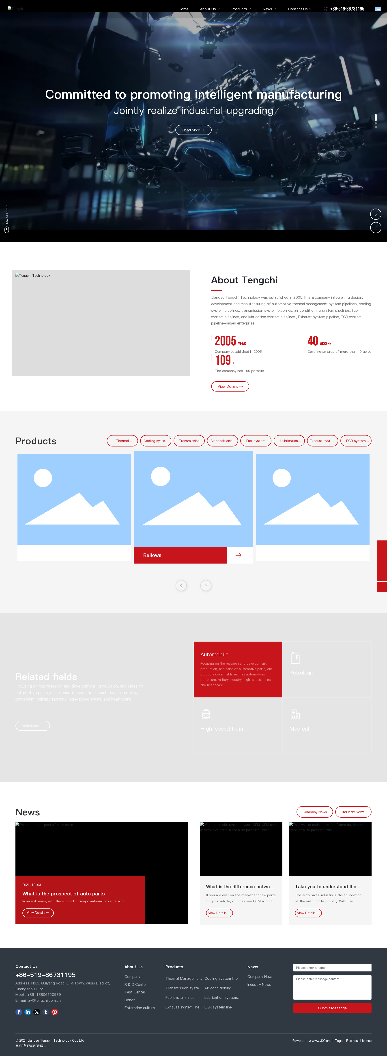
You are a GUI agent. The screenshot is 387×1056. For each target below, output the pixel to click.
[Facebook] (18, 1012)
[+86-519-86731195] (382, 566)
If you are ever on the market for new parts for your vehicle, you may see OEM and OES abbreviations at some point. (241, 901)
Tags (338, 1041)
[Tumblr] (45, 1012)
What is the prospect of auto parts (63, 893)
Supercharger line (46, 553)
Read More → (193, 130)
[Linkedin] (27, 1012)
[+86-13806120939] (382, 556)
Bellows (152, 555)
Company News (315, 812)
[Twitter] (36, 1012)
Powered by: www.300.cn (311, 1041)
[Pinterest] (54, 1012)
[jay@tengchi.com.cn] (382, 545)
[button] (376, 117)
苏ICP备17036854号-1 (31, 1046)
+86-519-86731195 (347, 9)
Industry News (353, 812)
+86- (31, 994)
